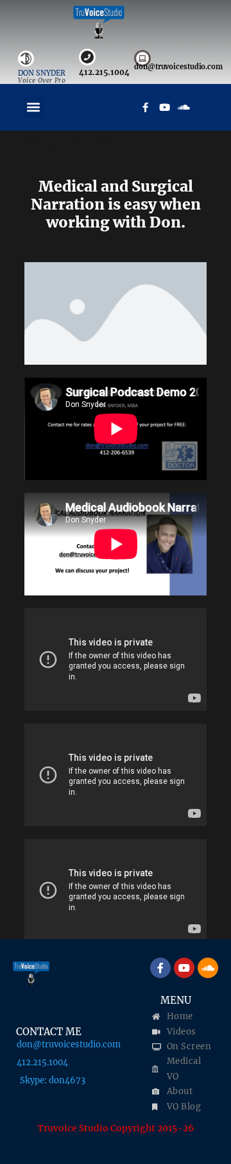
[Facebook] (145, 107)
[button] (33, 107)
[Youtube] (165, 107)
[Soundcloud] (184, 107)
